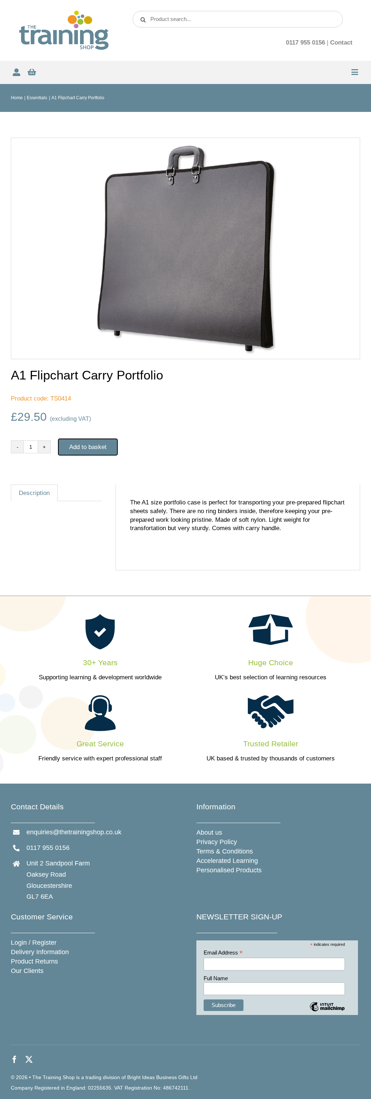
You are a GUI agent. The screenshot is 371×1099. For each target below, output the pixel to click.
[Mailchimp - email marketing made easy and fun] (327, 1012)
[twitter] (29, 1059)
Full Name (216, 978)
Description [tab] (34, 493)
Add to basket (88, 447)
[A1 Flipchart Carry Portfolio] (185, 248)
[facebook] (14, 1059)
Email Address (223, 953)
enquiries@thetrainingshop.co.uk (73, 832)
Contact (341, 42)
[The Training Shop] (63, 12)
